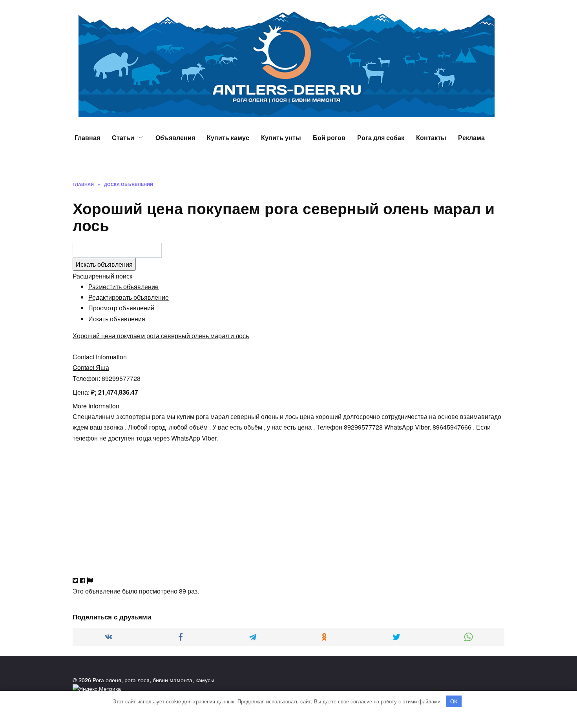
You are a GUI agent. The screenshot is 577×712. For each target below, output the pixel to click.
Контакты (431, 137)
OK (454, 701)
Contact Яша (91, 367)
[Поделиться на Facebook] (82, 580)
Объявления (175, 137)
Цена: (81, 392)
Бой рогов (329, 137)
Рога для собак (380, 137)
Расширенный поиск (102, 275)
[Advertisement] (288, 498)
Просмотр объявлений (121, 307)
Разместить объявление (123, 286)
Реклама (471, 137)
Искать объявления (116, 318)
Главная (87, 137)
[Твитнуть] (75, 580)
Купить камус (228, 137)
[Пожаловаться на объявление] (90, 580)
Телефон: (86, 378)
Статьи (123, 137)
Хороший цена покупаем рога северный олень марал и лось (161, 335)
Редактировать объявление (128, 297)
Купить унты (281, 137)
